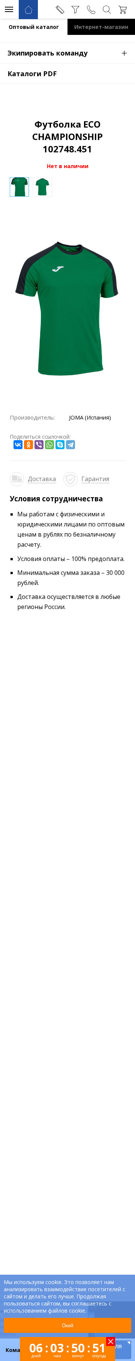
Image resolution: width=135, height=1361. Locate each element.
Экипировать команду (68, 52)
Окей (67, 1325)
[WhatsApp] (49, 444)
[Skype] (60, 444)
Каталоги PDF (32, 73)
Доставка (42, 479)
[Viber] (39, 444)
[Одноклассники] (28, 444)
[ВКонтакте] (18, 444)
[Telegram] (70, 444)
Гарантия (95, 479)
